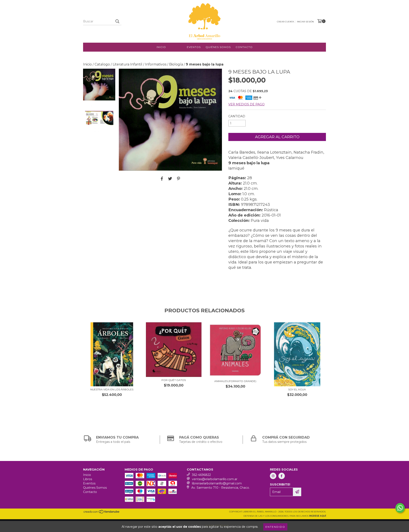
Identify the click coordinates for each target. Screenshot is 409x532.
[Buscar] (117, 21)
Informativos (155, 64)
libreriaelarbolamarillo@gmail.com (217, 483)
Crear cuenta (285, 21)
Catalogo (102, 64)
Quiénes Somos (218, 47)
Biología (176, 64)
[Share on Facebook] (162, 178)
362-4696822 (201, 475)
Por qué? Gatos (173, 380)
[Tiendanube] (101, 513)
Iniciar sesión (305, 21)
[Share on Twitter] (170, 178)
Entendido (275, 526)
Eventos (194, 47)
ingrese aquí (317, 516)
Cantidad (236, 116)
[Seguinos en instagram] (273, 476)
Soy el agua (297, 389)
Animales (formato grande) (235, 381)
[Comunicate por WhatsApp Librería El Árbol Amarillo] (400, 508)
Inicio (161, 47)
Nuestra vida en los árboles (111, 389)
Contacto (244, 47)
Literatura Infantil (127, 64)
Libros (176, 47)
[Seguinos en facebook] (281, 476)
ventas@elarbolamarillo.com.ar (214, 479)
